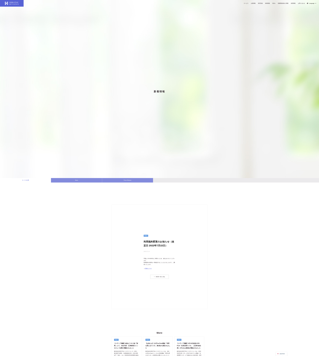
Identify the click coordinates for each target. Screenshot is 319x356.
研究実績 (260, 3)
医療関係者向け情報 (283, 3)
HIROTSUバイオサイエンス (12, 3)
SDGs (273, 3)
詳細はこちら (148, 268)
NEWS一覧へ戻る (160, 276)
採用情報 (293, 3)
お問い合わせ (301, 3)
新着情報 (267, 3)
